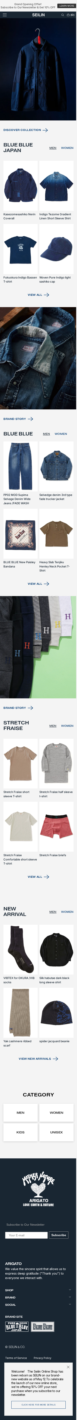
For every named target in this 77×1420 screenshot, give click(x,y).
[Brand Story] (37, 379)
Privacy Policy (42, 1358)
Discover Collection (22, 157)
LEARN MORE (66, 5)
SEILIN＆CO (16, 1347)
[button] (4, 21)
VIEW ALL (33, 317)
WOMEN (64, 175)
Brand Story (14, 437)
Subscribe (57, 1235)
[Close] (65, 1367)
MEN (49, 175)
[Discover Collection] (37, 99)
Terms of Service (16, 1358)
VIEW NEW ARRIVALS (33, 1058)
